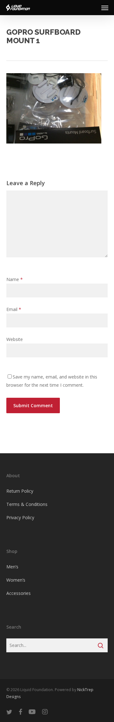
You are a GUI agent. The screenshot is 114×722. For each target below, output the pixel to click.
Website (14, 339)
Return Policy (19, 491)
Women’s (15, 580)
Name (14, 279)
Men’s (12, 567)
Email (13, 309)
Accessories (18, 593)
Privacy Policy (20, 517)
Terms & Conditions (27, 504)
